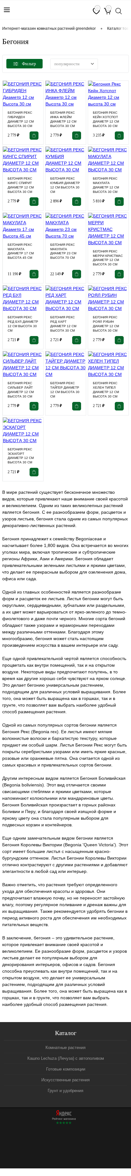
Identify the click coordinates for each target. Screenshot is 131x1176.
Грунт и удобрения (65, 1090)
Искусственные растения (65, 1079)
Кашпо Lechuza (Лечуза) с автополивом (65, 1058)
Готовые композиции (65, 1069)
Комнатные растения (65, 1047)
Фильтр (29, 63)
